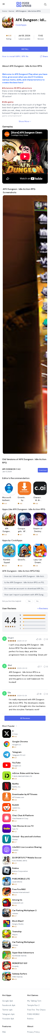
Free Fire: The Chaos (36, 1009)
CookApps (21, 24)
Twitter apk (7, 1009)
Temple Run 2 (33, 1005)
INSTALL (25, 49)
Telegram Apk (8, 1014)
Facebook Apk (8, 1005)
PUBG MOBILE (33, 1014)
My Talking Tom (34, 1001)
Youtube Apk (8, 1018)
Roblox (30, 1018)
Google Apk (7, 1001)
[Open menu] (3, 4)
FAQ (4, 1032)
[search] (45, 4)
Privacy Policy (33, 1032)
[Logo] (24, 4)
